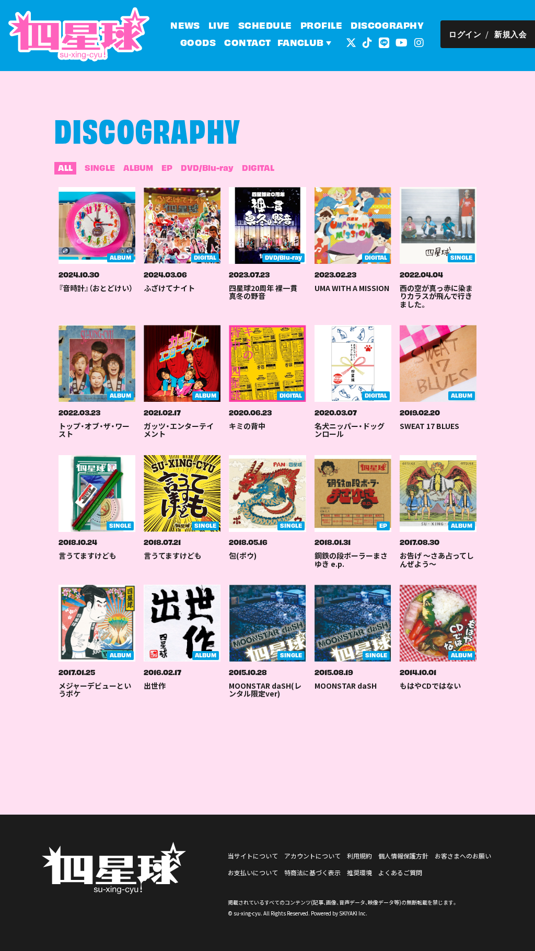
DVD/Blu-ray (207, 167)
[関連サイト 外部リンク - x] (351, 41)
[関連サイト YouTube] (402, 41)
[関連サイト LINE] (384, 41)
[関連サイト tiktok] (367, 41)
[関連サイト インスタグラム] (419, 41)
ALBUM (138, 167)
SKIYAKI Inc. (353, 913)
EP (166, 167)
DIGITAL (258, 167)
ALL (65, 167)
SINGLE (100, 167)
